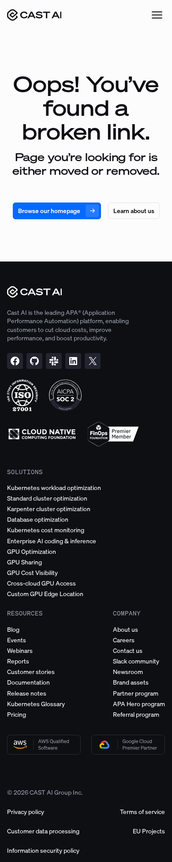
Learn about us (133, 210)
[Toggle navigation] (157, 15)
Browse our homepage (49, 210)
